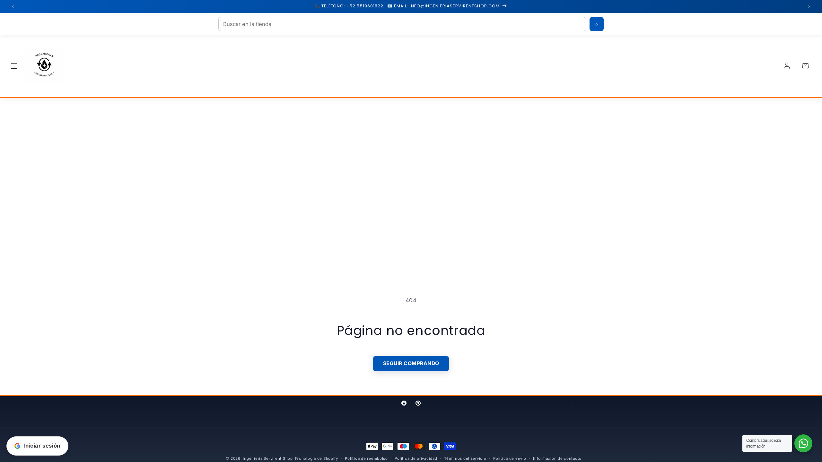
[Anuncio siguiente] (809, 6)
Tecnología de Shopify (316, 458)
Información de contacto (557, 458)
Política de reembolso (366, 458)
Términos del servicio (465, 458)
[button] (14, 66)
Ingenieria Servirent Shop (268, 458)
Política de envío (509, 458)
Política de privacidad (416, 458)
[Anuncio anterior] (13, 6)
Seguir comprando (411, 363)
